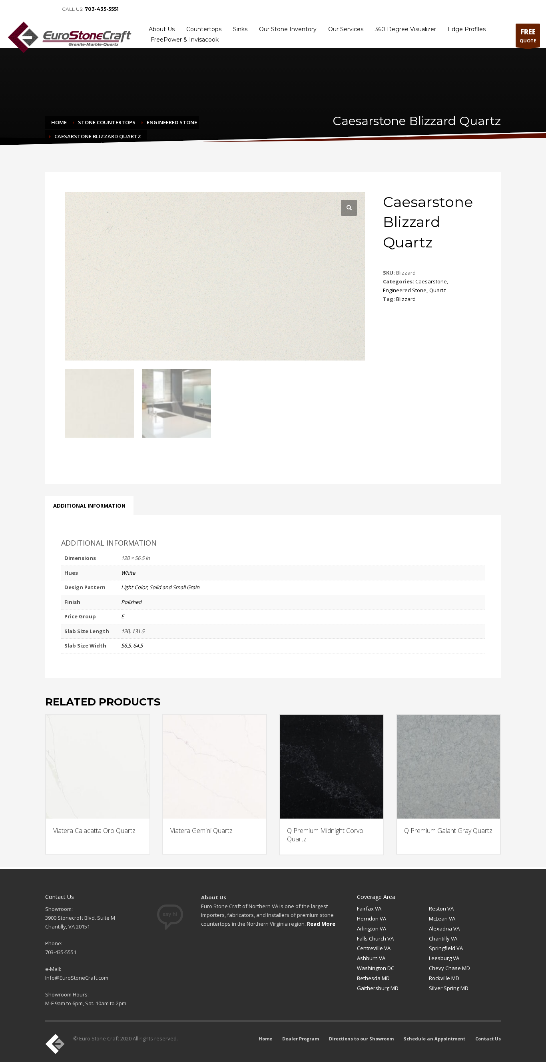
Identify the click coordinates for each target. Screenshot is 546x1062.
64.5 (138, 645)
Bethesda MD (373, 978)
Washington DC (375, 968)
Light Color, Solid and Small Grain (160, 587)
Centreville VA (374, 948)
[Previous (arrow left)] (14, 531)
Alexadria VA (444, 928)
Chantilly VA (443, 938)
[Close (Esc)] (537, 9)
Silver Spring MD (448, 988)
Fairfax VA (369, 908)
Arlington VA (371, 928)
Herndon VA (371, 918)
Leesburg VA (444, 958)
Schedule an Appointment (434, 1039)
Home (265, 1039)
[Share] (519, 9)
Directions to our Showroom (361, 1039)
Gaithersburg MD (378, 988)
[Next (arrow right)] (532, 531)
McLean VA (442, 918)
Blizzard (406, 299)
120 (125, 631)
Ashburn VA (371, 958)
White (128, 572)
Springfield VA (446, 948)
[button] (349, 208)
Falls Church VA (375, 938)
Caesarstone (431, 281)
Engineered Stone (404, 290)
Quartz (437, 290)
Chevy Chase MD (449, 968)
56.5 (126, 645)
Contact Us (488, 1039)
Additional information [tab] (89, 505)
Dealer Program (300, 1039)
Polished (131, 602)
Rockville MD (444, 978)
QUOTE (528, 35)
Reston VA (441, 908)
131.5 (138, 631)
